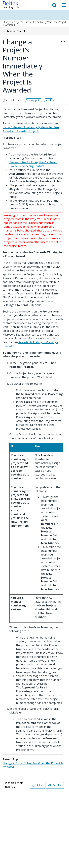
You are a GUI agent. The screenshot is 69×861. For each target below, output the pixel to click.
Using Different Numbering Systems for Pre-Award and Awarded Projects (31, 129)
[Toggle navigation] (64, 5)
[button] (34, 31)
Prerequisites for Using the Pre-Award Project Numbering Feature (33, 164)
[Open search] (54, 5)
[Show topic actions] (63, 41)
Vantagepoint (33, 100)
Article (48, 100)
